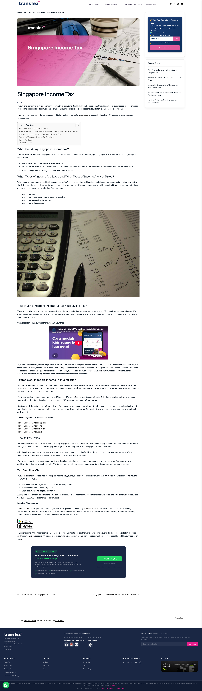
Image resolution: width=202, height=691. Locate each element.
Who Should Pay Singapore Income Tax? (34, 128)
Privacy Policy (121, 688)
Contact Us (86, 662)
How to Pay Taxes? (26, 140)
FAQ (84, 666)
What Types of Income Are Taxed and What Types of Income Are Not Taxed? (49, 131)
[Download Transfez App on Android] (25, 520)
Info (140, 4)
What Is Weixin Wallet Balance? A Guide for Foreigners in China (164, 93)
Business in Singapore (25, 582)
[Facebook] (136, 662)
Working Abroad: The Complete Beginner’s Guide (164, 79)
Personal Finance (128, 4)
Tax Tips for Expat (39, 582)
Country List (8, 669)
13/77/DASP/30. (113, 685)
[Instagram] (140, 662)
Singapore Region (10, 672)
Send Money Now (165, 48)
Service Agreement (107, 688)
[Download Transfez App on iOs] (25, 525)
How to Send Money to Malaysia (31, 428)
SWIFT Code (8, 666)
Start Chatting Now (110, 559)
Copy (176, 39)
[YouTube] (127, 662)
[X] (131, 662)
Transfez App (23, 508)
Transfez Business (91, 508)
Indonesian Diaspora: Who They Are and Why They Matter (163, 86)
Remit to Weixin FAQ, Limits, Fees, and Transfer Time (162, 101)
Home (90, 4)
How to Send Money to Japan (29, 431)
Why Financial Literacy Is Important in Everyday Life (162, 71)
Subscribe (192, 644)
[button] (6, 685)
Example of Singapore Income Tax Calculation (37, 137)
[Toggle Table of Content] (76, 125)
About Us (7, 662)
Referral (46, 666)
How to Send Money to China (29, 425)
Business (99, 4)
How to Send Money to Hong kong (31, 422)
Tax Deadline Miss (26, 143)
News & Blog (87, 669)
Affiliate (45, 662)
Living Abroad (111, 4)
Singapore (21, 102)
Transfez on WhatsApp (11, 676)
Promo (45, 669)
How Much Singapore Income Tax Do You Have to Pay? (40, 134)
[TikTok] (123, 662)
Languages (151, 4)
